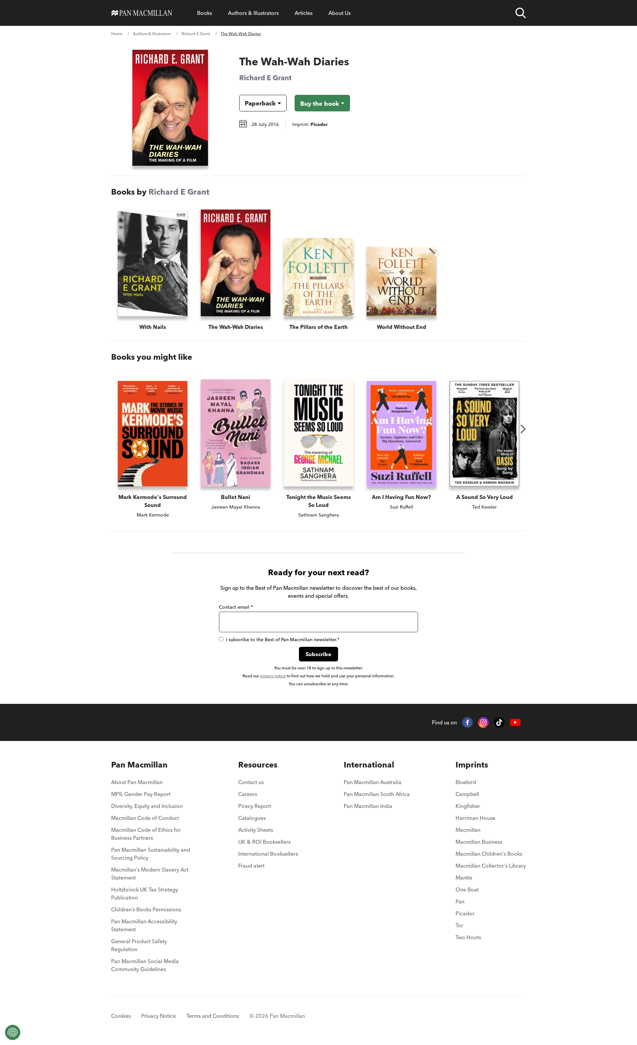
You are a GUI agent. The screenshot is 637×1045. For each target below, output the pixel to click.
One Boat (467, 889)
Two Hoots (468, 937)
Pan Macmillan (139, 764)
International (369, 764)
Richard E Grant (195, 33)
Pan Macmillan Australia (372, 782)
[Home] (142, 13)
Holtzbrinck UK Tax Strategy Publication (144, 893)
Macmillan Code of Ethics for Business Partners (146, 834)
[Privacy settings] (12, 1032)
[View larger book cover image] (170, 108)
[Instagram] (483, 722)
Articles (304, 13)
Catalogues (252, 818)
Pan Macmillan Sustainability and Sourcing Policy (150, 853)
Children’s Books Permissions (146, 909)
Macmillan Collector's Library (491, 865)
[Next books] (523, 429)
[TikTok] (499, 722)
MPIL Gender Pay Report (141, 794)
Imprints (472, 764)
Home (116, 33)
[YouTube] (515, 722)
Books (204, 13)
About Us (339, 13)
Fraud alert (251, 865)
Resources (257, 764)
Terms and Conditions (212, 1016)
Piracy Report (254, 806)
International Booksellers (268, 853)
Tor (459, 925)
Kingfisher (468, 806)
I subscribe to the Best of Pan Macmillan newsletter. (282, 640)
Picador (465, 913)
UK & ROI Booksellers (264, 841)
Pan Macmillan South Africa (377, 794)
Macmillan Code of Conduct (145, 818)
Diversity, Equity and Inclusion (147, 806)
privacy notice (273, 675)
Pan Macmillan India (368, 806)
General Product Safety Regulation (139, 945)
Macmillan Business (479, 841)
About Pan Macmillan (137, 782)
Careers (247, 794)
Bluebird (466, 782)
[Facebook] (467, 722)
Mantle (464, 877)
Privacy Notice (158, 1016)
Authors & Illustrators (253, 13)
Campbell (467, 794)
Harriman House (475, 818)
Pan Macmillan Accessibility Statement (144, 925)
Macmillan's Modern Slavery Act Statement (149, 873)
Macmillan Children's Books (489, 853)
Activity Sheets (255, 830)
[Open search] (520, 13)
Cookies (121, 1016)
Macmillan (468, 830)
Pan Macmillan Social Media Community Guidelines (145, 965)
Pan (460, 901)
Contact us (251, 782)
